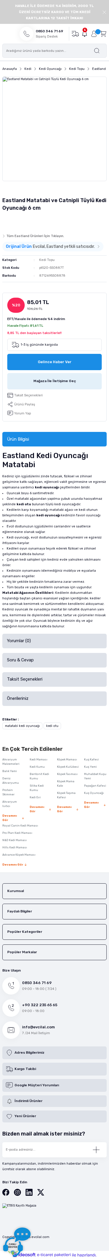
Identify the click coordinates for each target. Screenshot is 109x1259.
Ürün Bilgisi (18, 439)
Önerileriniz (17, 698)
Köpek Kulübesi (68, 767)
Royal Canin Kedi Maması (20, 825)
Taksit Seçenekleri (24, 679)
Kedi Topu (47, 260)
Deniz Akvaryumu (10, 781)
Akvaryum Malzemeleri (10, 762)
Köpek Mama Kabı (65, 783)
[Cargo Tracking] (75, 34)
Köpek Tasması (67, 774)
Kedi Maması (38, 759)
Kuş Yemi (90, 767)
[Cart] (103, 34)
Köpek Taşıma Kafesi (66, 795)
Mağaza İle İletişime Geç (54, 381)
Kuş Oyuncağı (94, 793)
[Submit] (96, 1149)
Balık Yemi (9, 771)
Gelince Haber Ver (55, 362)
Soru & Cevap (20, 660)
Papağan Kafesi (95, 785)
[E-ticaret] (54, 1255)
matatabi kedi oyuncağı (22, 726)
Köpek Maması (67, 759)
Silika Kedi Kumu (37, 788)
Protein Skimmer (8, 792)
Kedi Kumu (37, 767)
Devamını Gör (9, 818)
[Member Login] (93, 33)
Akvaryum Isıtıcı (9, 804)
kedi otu (52, 726)
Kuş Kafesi (91, 759)
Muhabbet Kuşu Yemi (95, 776)
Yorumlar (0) (19, 640)
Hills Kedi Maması (14, 847)
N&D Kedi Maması (14, 840)
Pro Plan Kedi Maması (17, 833)
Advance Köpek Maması (18, 855)
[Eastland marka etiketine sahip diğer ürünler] (13, 221)
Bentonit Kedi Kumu (39, 776)
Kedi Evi (35, 797)
